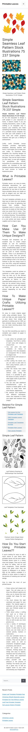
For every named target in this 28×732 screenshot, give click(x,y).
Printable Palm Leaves (15, 427)
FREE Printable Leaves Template (15, 418)
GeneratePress (14, 729)
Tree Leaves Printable (15, 431)
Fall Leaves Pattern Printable (11, 705)
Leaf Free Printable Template (11, 702)
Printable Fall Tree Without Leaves (13, 699)
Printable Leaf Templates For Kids (16, 423)
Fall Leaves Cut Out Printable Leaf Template (15, 413)
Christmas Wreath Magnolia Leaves (13, 697)
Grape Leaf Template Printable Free (13, 694)
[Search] (23, 681)
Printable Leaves (10, 4)
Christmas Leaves (8, 718)
